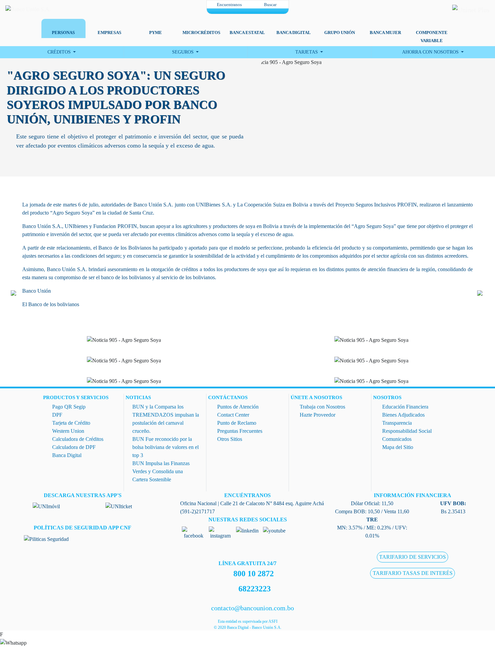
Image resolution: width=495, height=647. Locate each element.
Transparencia (397, 423)
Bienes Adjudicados (403, 415)
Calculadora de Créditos (77, 439)
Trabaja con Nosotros (322, 407)
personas (63, 32)
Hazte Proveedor (317, 415)
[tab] (63, 26)
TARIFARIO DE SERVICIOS (412, 557)
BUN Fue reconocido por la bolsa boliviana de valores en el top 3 (165, 447)
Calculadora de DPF (74, 447)
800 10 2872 (253, 573)
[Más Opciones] (248, 11)
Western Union (68, 431)
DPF (57, 415)
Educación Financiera (405, 407)
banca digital (293, 32)
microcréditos (201, 32)
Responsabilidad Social (407, 431)
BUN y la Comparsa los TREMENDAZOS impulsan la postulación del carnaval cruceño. (165, 419)
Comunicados (396, 439)
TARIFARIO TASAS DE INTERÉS (413, 573)
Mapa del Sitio (397, 447)
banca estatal (247, 32)
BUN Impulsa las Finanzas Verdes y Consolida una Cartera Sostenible (161, 471)
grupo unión (339, 32)
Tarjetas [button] (307, 52)
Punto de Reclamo (236, 423)
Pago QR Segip (69, 407)
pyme (155, 32)
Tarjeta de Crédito (71, 423)
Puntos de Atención (238, 407)
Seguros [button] (183, 52)
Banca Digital (66, 455)
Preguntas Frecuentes (239, 431)
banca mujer (385, 32)
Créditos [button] (59, 52)
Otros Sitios (229, 439)
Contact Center (233, 415)
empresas (109, 32)
